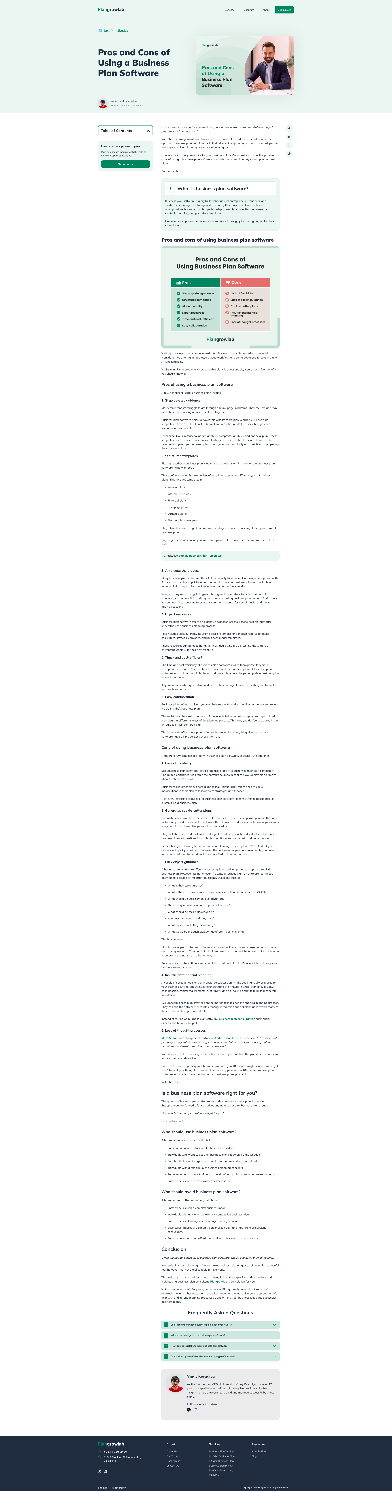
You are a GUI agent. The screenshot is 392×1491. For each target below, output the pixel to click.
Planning (123, 30)
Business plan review (221, 1465)
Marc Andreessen (172, 1038)
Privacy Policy (118, 1487)
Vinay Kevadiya (201, 1376)
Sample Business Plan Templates (200, 555)
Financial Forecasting (221, 1470)
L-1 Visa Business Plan (222, 1456)
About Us (172, 1451)
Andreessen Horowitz (228, 1038)
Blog (106, 30)
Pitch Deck (215, 1475)
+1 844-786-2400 (115, 1451)
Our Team (172, 1456)
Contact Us (173, 1465)
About (266, 9)
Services (229, 9)
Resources (248, 9)
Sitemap (102, 1487)
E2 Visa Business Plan (221, 1460)
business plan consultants (236, 1019)
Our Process (173, 1460)
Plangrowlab (218, 1281)
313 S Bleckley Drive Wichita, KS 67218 (122, 1459)
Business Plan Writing (221, 1451)
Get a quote (284, 9)
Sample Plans (259, 1451)
